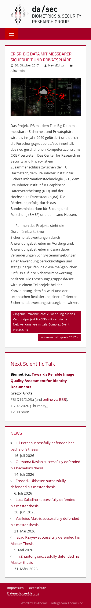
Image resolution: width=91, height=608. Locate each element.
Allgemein (18, 71)
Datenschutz (37, 588)
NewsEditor (56, 65)
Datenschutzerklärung (23, 593)
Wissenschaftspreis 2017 (58, 338)
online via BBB (54, 399)
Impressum (15, 588)
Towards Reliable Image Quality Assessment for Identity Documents (42, 380)
